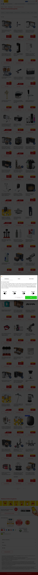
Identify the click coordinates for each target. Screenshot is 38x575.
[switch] (14, 293)
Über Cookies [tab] (31, 278)
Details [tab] (19, 278)
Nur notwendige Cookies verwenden (19, 297)
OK (31, 297)
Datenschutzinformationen (31, 286)
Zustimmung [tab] (7, 278)
